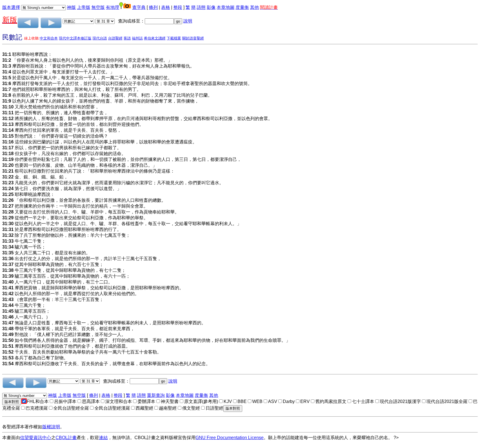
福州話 (137, 38)
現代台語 (99, 38)
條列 (153, 7)
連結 (103, 437)
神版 (71, 7)
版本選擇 (11, 7)
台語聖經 (115, 38)
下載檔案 (174, 38)
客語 (127, 38)
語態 (201, 7)
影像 (211, 7)
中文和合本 (49, 38)
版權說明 (51, 426)
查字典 (139, 7)
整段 (177, 7)
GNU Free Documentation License (230, 437)
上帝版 (83, 7)
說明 (187, 21)
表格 (165, 7)
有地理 (112, 7)
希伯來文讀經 (155, 38)
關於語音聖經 (193, 38)
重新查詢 (156, 395)
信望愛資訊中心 (35, 437)
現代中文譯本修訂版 (75, 38)
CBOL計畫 (66, 437)
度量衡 (242, 7)
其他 (254, 7)
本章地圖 (225, 7)
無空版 (98, 7)
